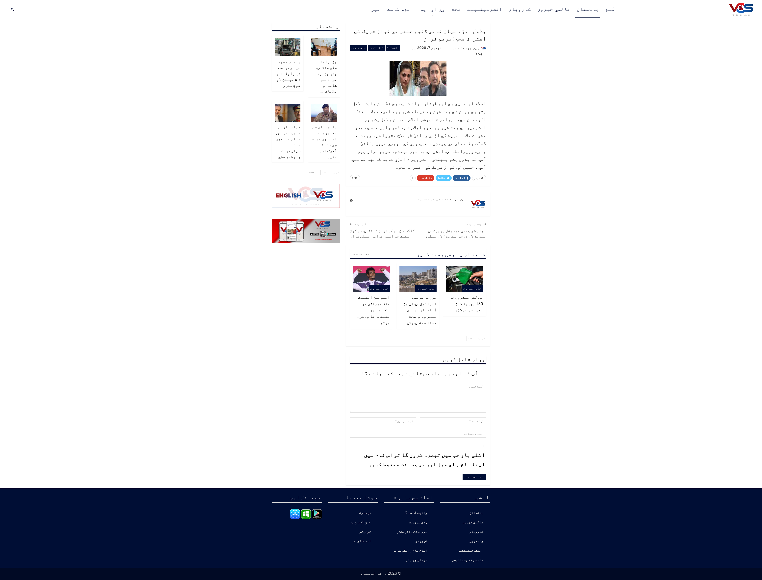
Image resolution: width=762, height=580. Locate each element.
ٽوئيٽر (365, 532)
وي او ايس (432, 9)
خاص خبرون (358, 48)
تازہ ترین (376, 48)
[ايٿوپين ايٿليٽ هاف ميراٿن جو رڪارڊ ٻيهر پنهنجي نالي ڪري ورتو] (371, 279)
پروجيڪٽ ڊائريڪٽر (412, 532)
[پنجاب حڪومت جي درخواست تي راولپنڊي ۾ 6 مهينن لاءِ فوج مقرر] (288, 47)
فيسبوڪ (365, 513)
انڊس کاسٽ (400, 9)
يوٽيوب (361, 521)
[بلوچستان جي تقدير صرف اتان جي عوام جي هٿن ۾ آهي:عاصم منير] (324, 113)
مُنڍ (610, 9)
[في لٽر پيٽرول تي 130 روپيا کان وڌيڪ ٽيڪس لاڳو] (464, 279)
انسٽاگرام (362, 541)
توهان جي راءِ (416, 560)
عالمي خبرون (553, 9)
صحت (456, 9)
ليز (376, 9)
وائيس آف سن (417, 513)
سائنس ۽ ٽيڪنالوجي (467, 560)
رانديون (476, 541)
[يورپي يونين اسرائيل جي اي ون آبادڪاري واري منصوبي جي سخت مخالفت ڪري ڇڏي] (417, 279)
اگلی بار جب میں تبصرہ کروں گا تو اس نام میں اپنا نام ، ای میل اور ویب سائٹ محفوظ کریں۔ (424, 459)
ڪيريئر (421, 541)
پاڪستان (588, 9)
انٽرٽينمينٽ (484, 9)
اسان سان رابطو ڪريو (410, 550)
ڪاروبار (520, 9)
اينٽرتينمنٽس (471, 550)
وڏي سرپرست (418, 522)
